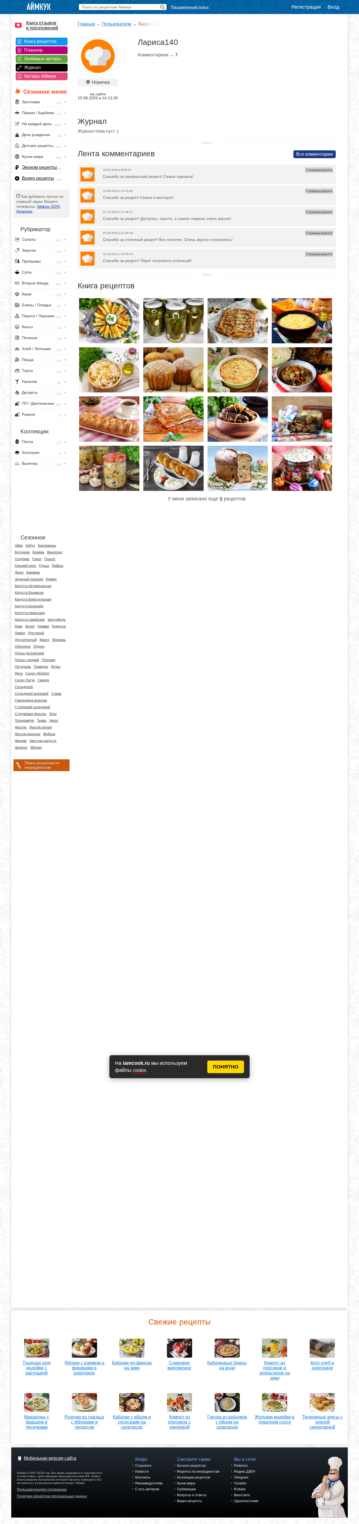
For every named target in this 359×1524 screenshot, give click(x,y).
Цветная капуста (42, 741)
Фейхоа (49, 734)
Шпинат (21, 748)
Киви (18, 626)
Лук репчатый (26, 640)
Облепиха (23, 647)
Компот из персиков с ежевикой (179, 1422)
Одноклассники (246, 1501)
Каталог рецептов (191, 1466)
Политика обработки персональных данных (52, 1496)
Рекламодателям (148, 1483)
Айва (19, 546)
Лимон (20, 633)
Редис (56, 667)
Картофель (57, 620)
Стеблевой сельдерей (32, 707)
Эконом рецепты (39, 167)
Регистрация (306, 7)
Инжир (51, 579)
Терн (53, 714)
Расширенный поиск (190, 7)
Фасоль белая (40, 727)
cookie (139, 1070)
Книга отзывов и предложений (42, 25)
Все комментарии (314, 154)
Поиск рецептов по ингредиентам (42, 765)
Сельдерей (24, 687)
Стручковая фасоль (30, 714)
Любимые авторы (42, 58)
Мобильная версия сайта (50, 1458)
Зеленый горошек (29, 579)
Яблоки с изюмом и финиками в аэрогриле (84, 1367)
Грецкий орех (25, 566)
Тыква (41, 721)
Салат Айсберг (37, 673)
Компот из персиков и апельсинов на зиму (274, 1370)
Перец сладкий (27, 660)
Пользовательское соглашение (42, 1489)
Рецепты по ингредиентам (198, 1472)
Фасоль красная (27, 734)
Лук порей (36, 633)
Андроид (24, 211)
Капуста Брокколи (29, 593)
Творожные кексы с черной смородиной (322, 1422)
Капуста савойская (30, 620)
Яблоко (36, 748)
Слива (56, 694)
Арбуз (30, 546)
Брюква (38, 552)
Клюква (43, 626)
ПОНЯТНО (225, 1067)
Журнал (32, 67)
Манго (44, 640)
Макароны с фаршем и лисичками (36, 1422)
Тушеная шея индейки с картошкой (36, 1367)
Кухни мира (186, 1483)
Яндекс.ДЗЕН (244, 1472)
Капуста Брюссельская (33, 599)
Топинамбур (24, 721)
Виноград (54, 552)
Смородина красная (31, 700)
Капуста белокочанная (33, 586)
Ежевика (33, 572)
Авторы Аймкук (40, 76)
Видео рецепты (38, 178)
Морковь (59, 640)
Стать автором (147, 1489)
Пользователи (116, 24)
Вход (333, 7)
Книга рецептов (40, 41)
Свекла (43, 680)
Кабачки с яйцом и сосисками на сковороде (132, 1422)
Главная (86, 24)
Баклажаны (47, 546)
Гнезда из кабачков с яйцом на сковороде (227, 1422)
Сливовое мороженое (179, 1365)
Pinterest (240, 1466)
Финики (21, 741)
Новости (142, 1472)
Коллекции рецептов (193, 1477)
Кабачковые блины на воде (227, 1365)
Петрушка (23, 667)
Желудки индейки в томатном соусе (274, 1419)
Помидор (41, 667)
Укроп (53, 721)
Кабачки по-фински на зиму (132, 1365)
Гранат (50, 559)
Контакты (142, 1477)
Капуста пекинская (30, 613)
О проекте (143, 1466)
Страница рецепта (319, 170)
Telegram (241, 1477)
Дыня (19, 572)
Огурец (39, 647)
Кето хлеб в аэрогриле (322, 1365)
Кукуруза (59, 626)
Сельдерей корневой (32, 694)
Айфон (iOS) (48, 206)
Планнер (33, 50)
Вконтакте (242, 1495)
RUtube (240, 1489)
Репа (19, 673)
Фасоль (21, 727)
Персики (48, 660)
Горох (37, 559)
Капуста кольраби (29, 606)
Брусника (22, 552)
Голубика (22, 559)
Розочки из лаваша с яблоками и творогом (84, 1422)
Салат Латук (25, 680)
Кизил (30, 626)
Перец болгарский (29, 653)
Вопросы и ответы (191, 1495)
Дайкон (57, 566)
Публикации (186, 1489)
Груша (44, 566)
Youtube (240, 1483)
